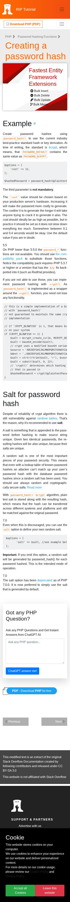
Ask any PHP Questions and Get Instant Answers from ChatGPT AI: (32, 632)
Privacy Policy (15, 876)
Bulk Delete (41, 95)
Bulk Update (42, 100)
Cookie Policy (39, 871)
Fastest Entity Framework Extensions (46, 77)
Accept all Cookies (20, 890)
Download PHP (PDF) (24, 24)
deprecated (44, 580)
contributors (23, 766)
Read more (34, 487)
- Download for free (31, 690)
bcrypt (53, 147)
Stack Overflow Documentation (23, 761)
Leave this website (50, 890)
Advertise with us (30, 826)
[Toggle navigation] (62, 9)
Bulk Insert (41, 91)
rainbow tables (47, 418)
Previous (14, 721)
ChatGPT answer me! (22, 671)
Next (58, 721)
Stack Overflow (56, 777)
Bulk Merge (41, 104)
